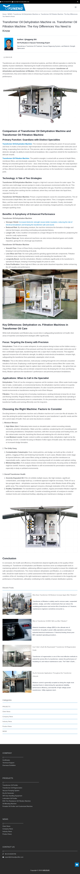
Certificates (6, 760)
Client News (6, 711)
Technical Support (8, 763)
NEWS (4, 731)
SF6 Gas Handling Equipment (12, 796)
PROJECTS (6, 706)
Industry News (7, 721)
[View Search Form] (77, 2)
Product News (7, 726)
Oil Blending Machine (9, 804)
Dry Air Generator (8, 793)
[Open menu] (76, 7)
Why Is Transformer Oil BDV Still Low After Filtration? (49, 621)
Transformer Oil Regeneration (12, 788)
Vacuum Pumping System (10, 790)
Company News (7, 716)
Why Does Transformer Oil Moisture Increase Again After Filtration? (54, 595)
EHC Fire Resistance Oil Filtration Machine (16, 801)
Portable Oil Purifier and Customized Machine (17, 806)
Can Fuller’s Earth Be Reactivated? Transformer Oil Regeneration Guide (54, 648)
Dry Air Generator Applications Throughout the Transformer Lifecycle (51, 674)
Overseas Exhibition (9, 765)
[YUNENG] (12, 7)
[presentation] (16, 604)
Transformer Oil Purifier (10, 785)
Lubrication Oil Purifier (9, 798)
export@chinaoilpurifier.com (14, 857)
